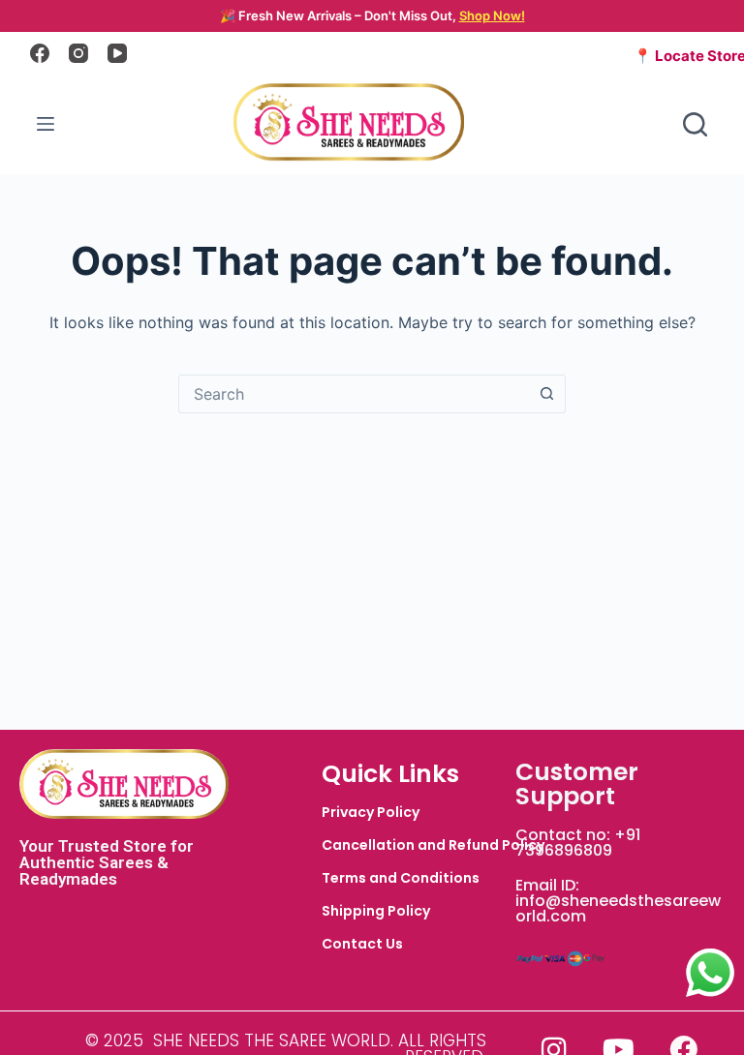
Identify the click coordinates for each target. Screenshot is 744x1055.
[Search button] (546, 394)
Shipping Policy (376, 910)
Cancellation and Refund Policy (433, 845)
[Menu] (45, 124)
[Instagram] (78, 53)
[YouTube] (117, 53)
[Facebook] (39, 53)
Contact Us (362, 943)
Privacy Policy (370, 812)
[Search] (695, 124)
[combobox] (353, 394)
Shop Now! (492, 15)
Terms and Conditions (401, 878)
